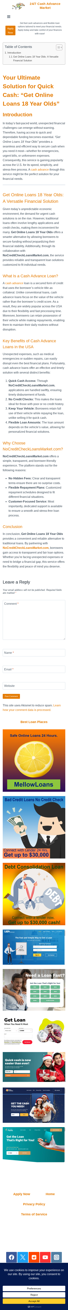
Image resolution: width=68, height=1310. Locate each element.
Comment (11, 603)
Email (8, 669)
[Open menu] (8, 17)
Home (50, 1194)
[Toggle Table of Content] (57, 47)
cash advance (40, 169)
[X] (22, 1257)
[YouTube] (45, 1257)
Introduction (14, 52)
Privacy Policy (34, 1204)
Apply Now (10, 30)
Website (9, 685)
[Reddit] (34, 1257)
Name (9, 652)
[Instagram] (56, 1257)
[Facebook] (11, 1257)
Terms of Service (34, 1214)
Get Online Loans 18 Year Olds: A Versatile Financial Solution (35, 58)
